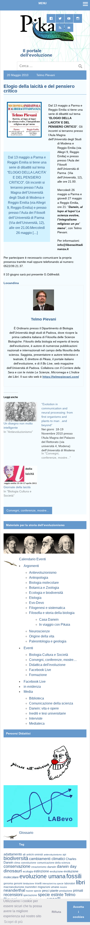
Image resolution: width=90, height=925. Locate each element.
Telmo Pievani (45, 75)
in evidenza (32, 686)
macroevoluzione (14, 887)
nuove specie (33, 890)
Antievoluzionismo (43, 572)
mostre (63, 887)
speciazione (30, 895)
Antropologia (38, 577)
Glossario (26, 832)
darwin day (67, 866)
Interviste (35, 718)
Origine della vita (41, 636)
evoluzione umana (42, 876)
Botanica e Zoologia (44, 587)
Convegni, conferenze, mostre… (53, 660)
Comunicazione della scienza (51, 703)
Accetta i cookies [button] (78, 912)
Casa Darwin (49, 619)
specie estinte (50, 894)
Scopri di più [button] (13, 922)
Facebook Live (40, 670)
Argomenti (31, 566)
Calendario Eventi (32, 559)
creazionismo (38, 866)
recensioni (13, 894)
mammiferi (31, 887)
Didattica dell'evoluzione (47, 665)
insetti (38, 883)
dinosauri (13, 870)
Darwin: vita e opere (44, 708)
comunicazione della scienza (53, 862)
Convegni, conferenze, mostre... (27, 510)
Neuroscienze (39, 631)
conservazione (17, 866)
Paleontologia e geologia (47, 641)
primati (78, 890)
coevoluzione (28, 862)
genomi (18, 883)
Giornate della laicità (17, 487)
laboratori (69, 883)
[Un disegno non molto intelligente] (20, 411)
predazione (65, 890)
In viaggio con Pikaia (54, 624)
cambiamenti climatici (47, 858)
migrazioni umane (48, 887)
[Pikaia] (46, 40)
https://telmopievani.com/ (60, 376)
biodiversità (16, 858)
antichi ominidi (34, 854)
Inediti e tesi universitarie (47, 713)
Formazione (38, 675)
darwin (51, 866)
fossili (73, 876)
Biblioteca (36, 698)
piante (54, 890)
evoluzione (56, 871)
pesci (45, 890)
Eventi (28, 648)
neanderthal (14, 890)
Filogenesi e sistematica (47, 608)
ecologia (28, 871)
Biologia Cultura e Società (48, 654)
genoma (8, 883)
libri (80, 882)
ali (24, 854)
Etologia (35, 597)
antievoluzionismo (53, 854)
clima (17, 862)
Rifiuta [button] (56, 911)
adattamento (13, 854)
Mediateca (37, 723)
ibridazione (28, 883)
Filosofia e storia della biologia (52, 613)
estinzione (41, 871)
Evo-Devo (36, 603)
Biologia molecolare (44, 582)
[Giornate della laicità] (20, 475)
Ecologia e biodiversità (46, 592)
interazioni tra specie (52, 883)
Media (28, 691)
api (64, 854)
